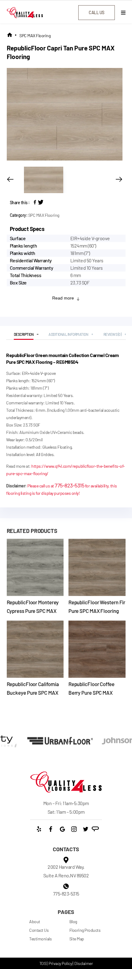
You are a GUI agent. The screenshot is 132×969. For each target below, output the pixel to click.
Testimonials (40, 938)
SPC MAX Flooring (34, 35)
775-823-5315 (69, 485)
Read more (63, 298)
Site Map (76, 938)
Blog (73, 921)
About (34, 921)
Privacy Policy (60, 963)
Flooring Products (85, 930)
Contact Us (39, 930)
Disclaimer (83, 963)
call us (96, 12)
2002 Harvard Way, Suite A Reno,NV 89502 (66, 871)
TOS (42, 963)
